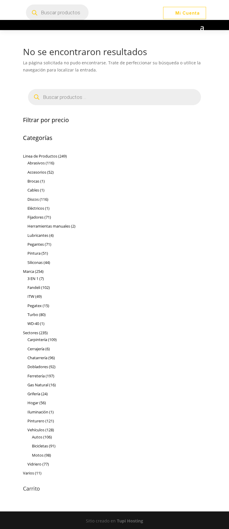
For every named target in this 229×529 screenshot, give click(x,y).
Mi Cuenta (187, 12)
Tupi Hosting (130, 521)
